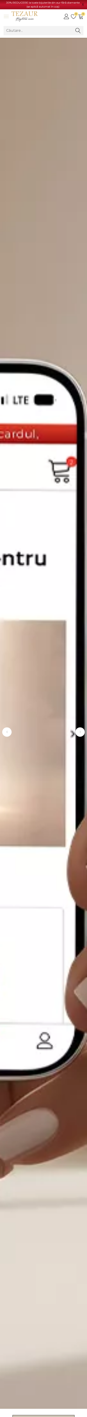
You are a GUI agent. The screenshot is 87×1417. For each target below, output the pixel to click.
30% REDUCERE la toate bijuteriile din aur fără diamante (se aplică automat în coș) (43, 4)
